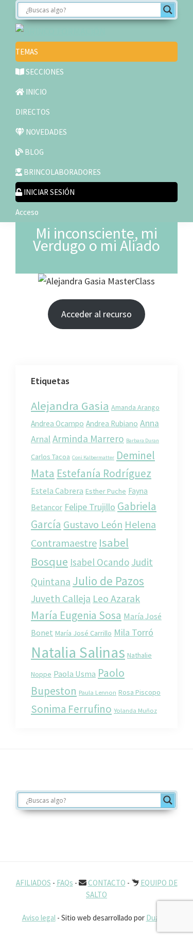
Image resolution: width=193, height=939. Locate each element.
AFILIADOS (33, 883)
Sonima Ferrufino (71, 709)
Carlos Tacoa (50, 456)
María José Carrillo (83, 633)
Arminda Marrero (88, 438)
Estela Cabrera (57, 490)
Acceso (27, 212)
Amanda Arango (135, 407)
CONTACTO (107, 883)
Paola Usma (75, 674)
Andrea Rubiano (112, 423)
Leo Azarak (116, 598)
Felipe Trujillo (89, 507)
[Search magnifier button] (168, 10)
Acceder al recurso (96, 314)
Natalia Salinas (78, 652)
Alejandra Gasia (70, 406)
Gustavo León (92, 524)
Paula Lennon (97, 692)
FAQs (65, 883)
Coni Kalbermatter (93, 457)
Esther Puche (105, 491)
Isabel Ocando (99, 562)
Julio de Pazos (108, 580)
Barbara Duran (142, 440)
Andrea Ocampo (57, 423)
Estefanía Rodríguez (104, 473)
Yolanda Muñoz (135, 710)
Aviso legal (39, 918)
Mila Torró (133, 632)
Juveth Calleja (61, 598)
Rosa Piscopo (139, 692)
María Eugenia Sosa (76, 615)
